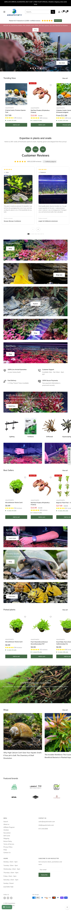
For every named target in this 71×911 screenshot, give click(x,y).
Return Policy (7, 841)
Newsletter (7, 833)
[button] (69, 455)
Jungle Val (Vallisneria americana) (48, 221)
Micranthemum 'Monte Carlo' (14, 502)
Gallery (28, 149)
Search (5, 821)
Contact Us (7, 852)
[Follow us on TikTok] (11, 898)
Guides (35, 149)
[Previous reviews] (33, 229)
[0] (66, 12)
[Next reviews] (38, 229)
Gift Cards (6, 835)
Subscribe (44, 875)
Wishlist (6, 830)
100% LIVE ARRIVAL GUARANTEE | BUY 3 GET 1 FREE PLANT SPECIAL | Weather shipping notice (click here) (35, 3)
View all (65, 78)
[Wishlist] (62, 12)
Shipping (6, 838)
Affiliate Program (9, 827)
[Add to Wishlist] (25, 85)
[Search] (53, 12)
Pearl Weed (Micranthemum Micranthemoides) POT (39, 643)
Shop (35, 29)
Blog (43, 149)
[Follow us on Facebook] (4, 898)
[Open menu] (4, 12)
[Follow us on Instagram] (8, 898)
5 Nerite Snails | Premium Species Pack (15, 111)
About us (6, 824)
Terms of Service (8, 844)
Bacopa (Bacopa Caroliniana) (12, 221)
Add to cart (16, 125)
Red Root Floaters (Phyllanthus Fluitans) (40, 111)
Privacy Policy (7, 847)
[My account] (59, 12)
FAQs (5, 850)
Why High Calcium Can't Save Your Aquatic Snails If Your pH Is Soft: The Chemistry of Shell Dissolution (22, 755)
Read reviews (58, 20)
